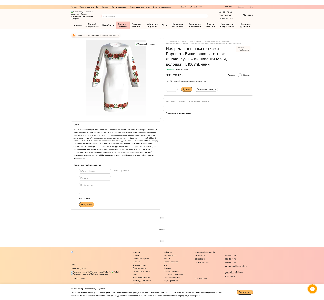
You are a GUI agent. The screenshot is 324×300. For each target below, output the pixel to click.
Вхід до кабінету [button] (170, 255)
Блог (98, 7)
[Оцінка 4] (107, 198)
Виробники (108, 25)
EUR (195, 7)
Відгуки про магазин (120, 7)
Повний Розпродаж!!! (92, 25)
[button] (322, 2)
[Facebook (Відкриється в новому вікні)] (217, 7)
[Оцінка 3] (102, 198)
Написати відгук (182, 69)
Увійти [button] (172, 81)
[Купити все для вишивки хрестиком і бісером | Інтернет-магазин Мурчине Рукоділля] (83, 256)
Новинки (77, 25)
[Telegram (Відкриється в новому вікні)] (208, 7)
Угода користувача (171, 281)
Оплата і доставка (86, 7)
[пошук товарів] (206, 16)
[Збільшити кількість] (175, 89)
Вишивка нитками (122, 25)
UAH (191, 7)
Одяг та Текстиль (210, 25)
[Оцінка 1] (94, 198)
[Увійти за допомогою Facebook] (131, 170)
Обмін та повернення (162, 7)
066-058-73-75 (225, 15)
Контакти (105, 7)
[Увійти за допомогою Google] (135, 170)
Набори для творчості (152, 25)
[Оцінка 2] (98, 198)
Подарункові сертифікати (140, 7)
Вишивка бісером (136, 25)
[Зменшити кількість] (168, 89)
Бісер (164, 25)
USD (200, 7)
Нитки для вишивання (177, 25)
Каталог (74, 7)
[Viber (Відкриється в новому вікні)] (205, 7)
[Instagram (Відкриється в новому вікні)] (214, 7)
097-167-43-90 (225, 12)
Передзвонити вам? (226, 18)
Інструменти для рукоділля (227, 25)
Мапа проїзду (230, 276)
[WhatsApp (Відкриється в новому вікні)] (211, 7)
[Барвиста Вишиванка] (145, 44)
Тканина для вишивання (195, 25)
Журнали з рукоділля (245, 25)
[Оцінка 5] (111, 198)
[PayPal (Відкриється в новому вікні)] (115, 272)
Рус (186, 7)
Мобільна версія (79, 278)
